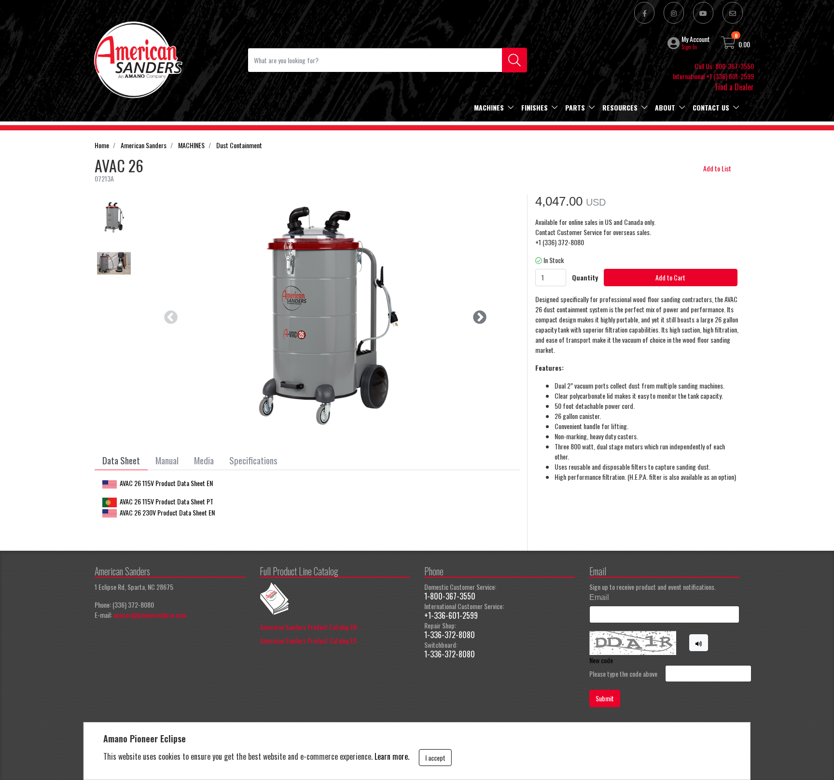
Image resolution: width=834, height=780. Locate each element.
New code (601, 660)
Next (477, 315)
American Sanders (144, 145)
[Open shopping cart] (729, 44)
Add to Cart (670, 277)
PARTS (575, 107)
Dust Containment (239, 145)
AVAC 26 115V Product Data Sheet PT (166, 501)
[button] (674, 43)
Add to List (717, 168)
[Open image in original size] (137, 59)
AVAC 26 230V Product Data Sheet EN (167, 512)
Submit (605, 698)
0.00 (744, 44)
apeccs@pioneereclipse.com (149, 615)
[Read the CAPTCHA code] (699, 643)
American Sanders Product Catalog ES (308, 640)
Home (102, 145)
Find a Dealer (734, 87)
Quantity (585, 277)
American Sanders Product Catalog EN (308, 627)
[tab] (121, 460)
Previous (168, 315)
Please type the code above (623, 674)
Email (599, 597)
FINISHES (534, 107)
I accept (435, 757)
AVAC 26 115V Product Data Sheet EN (166, 483)
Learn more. (392, 756)
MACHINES (489, 107)
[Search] (514, 60)
